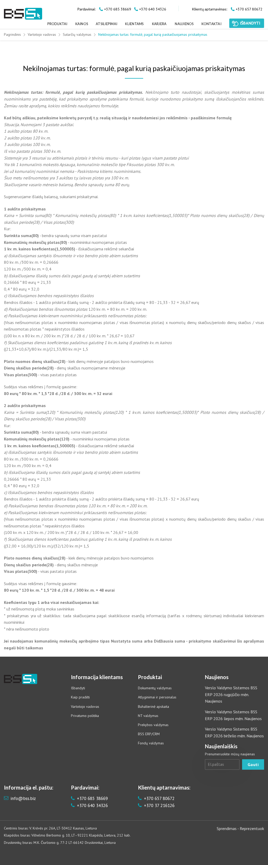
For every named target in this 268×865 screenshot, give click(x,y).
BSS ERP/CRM (149, 734)
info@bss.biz (23, 798)
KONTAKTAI (211, 24)
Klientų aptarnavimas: (209, 9)
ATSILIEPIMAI (106, 24)
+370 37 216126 (159, 805)
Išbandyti (78, 688)
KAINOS (81, 24)
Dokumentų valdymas (155, 688)
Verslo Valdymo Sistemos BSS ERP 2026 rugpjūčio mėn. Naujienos (231, 694)
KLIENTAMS (134, 24)
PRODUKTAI (57, 24)
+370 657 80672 (159, 798)
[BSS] (23, 14)
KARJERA (159, 24)
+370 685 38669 (92, 798)
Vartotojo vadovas (42, 34)
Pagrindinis (12, 34)
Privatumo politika (85, 715)
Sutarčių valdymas (77, 34)
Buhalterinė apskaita (153, 706)
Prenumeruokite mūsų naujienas (230, 754)
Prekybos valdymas (153, 724)
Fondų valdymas (151, 743)
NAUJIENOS (184, 24)
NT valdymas (148, 715)
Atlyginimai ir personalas (157, 697)
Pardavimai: (86, 9)
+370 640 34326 (92, 805)
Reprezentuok (252, 828)
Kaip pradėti (80, 697)
